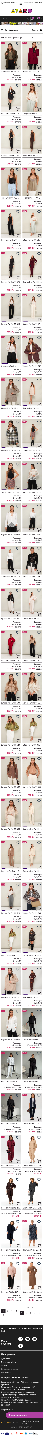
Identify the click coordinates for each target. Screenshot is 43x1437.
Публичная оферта (9, 1362)
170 (15, 38)
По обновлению (11, 30)
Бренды (37, 1328)
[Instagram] (34, 1339)
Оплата (14, 3)
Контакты (28, 3)
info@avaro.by (6, 1410)
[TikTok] (20, 1339)
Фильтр (35, 30)
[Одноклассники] (20, 1346)
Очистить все (26, 38)
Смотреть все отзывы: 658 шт (30, 1422)
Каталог (26, 1328)
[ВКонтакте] (27, 1339)
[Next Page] (10, 1319)
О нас (20, 3)
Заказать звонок (17, 1415)
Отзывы (38, 3)
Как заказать (6, 1373)
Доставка (5, 3)
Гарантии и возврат (9, 1369)
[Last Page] (32, 1319)
